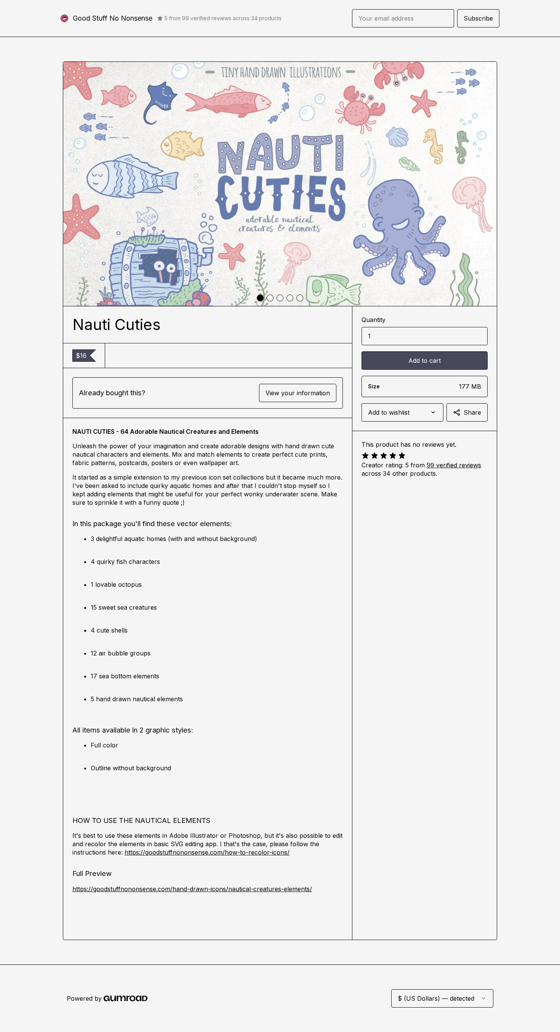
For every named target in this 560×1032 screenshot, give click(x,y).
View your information (298, 393)
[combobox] (402, 412)
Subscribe (478, 18)
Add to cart (424, 360)
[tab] (260, 298)
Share (472, 412)
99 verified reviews (454, 465)
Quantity (374, 320)
